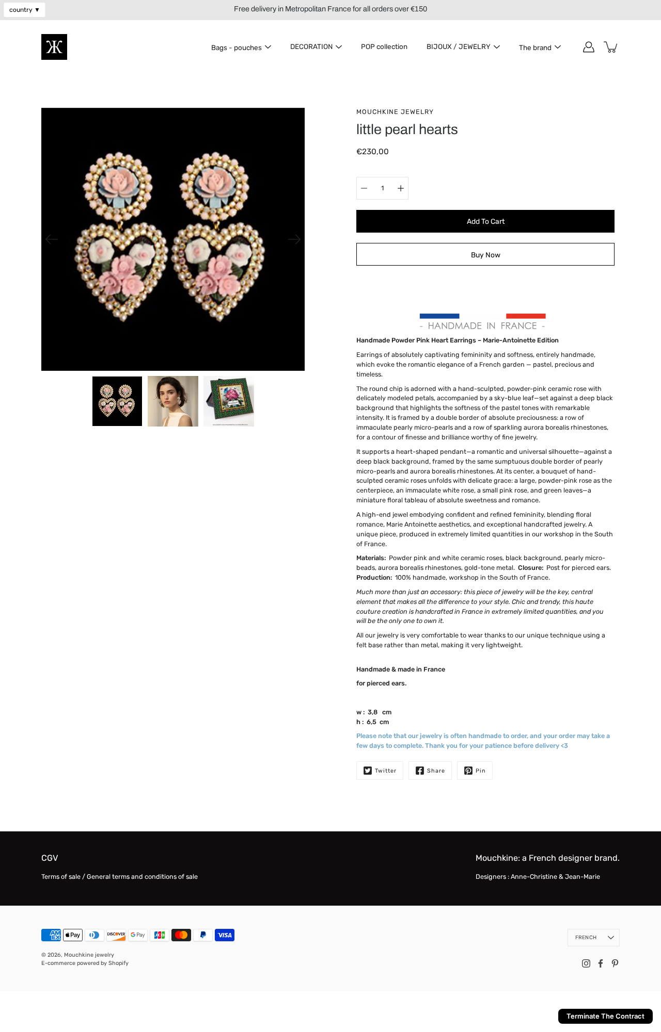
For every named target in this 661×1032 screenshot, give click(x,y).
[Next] (294, 239)
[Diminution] (364, 188)
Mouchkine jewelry (89, 955)
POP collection (384, 46)
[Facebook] (600, 963)
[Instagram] (586, 963)
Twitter (386, 770)
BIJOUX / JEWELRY (459, 46)
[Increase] (400, 188)
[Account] (588, 47)
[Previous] (51, 239)
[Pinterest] (615, 963)
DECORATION (311, 46)
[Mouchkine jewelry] (54, 47)
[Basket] (611, 47)
